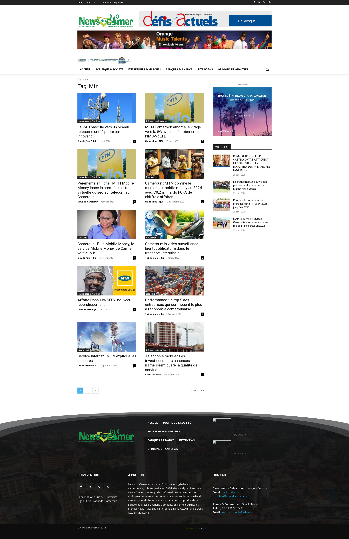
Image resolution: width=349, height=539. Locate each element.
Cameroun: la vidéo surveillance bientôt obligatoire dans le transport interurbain (171, 248)
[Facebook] (254, 3)
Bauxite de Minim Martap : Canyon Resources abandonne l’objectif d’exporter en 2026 (250, 222)
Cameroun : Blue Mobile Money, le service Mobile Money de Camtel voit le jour (105, 248)
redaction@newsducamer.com (230, 496)
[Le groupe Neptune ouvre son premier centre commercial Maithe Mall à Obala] (221, 186)
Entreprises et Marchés (89, 121)
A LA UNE (83, 237)
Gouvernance (152, 237)
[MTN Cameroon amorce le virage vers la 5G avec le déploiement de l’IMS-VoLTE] (174, 108)
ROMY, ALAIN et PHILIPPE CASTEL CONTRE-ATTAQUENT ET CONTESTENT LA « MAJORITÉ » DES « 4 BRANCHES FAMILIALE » (251, 163)
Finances (150, 177)
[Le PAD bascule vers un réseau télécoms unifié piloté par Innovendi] (106, 108)
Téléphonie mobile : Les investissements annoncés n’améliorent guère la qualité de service (171, 363)
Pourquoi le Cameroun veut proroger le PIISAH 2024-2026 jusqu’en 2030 (250, 204)
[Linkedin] (259, 3)
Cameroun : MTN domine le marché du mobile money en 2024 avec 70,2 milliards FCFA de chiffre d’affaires (173, 190)
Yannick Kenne (153, 374)
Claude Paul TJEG (86, 141)
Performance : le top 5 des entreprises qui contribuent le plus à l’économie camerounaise (173, 304)
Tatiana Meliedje (154, 257)
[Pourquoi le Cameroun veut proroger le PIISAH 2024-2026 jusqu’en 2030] (221, 204)
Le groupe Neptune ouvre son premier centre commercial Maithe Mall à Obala (250, 185)
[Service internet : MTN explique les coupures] (106, 337)
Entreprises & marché (156, 350)
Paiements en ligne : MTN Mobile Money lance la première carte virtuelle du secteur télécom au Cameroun (105, 190)
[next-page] (95, 391)
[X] (264, 3)
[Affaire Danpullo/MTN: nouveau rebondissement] (106, 280)
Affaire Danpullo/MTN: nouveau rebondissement (104, 302)
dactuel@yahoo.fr (232, 492)
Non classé (84, 350)
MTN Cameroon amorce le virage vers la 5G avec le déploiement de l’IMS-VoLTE (173, 131)
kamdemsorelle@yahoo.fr (237, 512)
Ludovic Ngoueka (86, 365)
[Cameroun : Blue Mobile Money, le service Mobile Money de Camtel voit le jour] (106, 224)
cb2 (203, 528)
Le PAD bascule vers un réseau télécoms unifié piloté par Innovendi (103, 131)
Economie (150, 294)
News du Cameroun (87, 201)
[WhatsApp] (269, 3)
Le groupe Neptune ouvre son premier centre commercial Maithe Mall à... (250, 446)
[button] (267, 69)
